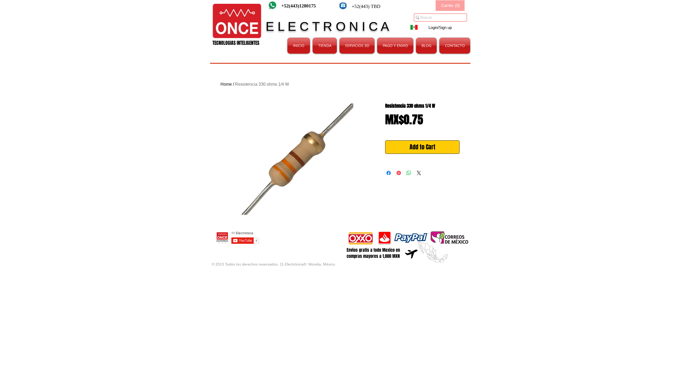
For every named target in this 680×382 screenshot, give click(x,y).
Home (226, 84)
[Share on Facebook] (388, 173)
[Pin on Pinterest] (399, 173)
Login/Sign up (440, 27)
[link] (450, 5)
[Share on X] (419, 173)
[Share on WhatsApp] (409, 173)
